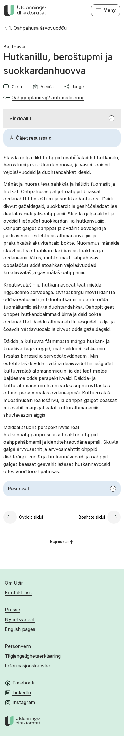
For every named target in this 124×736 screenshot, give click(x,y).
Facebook (23, 683)
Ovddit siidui (31, 517)
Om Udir (14, 583)
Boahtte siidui (92, 517)
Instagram (23, 702)
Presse (12, 609)
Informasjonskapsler (27, 666)
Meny (110, 10)
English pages (20, 629)
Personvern (18, 646)
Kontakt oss (18, 592)
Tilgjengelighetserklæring (33, 656)
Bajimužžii (59, 541)
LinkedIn (21, 692)
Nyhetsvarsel (20, 619)
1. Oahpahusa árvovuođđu (38, 28)
